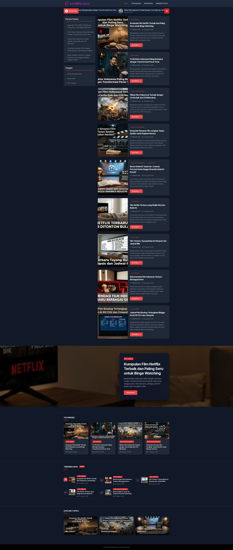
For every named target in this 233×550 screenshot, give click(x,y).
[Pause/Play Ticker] (166, 10)
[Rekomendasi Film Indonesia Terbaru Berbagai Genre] (116, 480)
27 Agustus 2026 (153, 452)
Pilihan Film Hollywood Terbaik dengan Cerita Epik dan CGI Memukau (102, 10)
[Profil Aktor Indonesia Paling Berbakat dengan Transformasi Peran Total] (103, 430)
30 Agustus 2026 (99, 452)
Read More (135, 45)
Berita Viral (71, 78)
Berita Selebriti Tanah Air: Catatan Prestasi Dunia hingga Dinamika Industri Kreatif (79, 57)
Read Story (131, 393)
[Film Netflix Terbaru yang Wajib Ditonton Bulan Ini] (80, 492)
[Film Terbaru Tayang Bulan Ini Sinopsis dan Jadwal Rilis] (152, 480)
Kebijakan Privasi (162, 3)
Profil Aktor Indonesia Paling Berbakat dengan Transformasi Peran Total (81, 33)
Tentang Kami (136, 3)
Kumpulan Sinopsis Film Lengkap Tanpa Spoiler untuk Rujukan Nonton (157, 10)
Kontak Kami (148, 3)
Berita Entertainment (74, 74)
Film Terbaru (72, 83)
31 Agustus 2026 (72, 452)
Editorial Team (136, 29)
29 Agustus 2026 (126, 452)
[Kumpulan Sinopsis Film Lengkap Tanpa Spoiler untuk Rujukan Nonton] (157, 430)
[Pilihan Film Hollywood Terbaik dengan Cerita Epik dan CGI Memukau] (130, 430)
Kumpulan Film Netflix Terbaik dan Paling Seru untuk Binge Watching (79, 26)
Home (126, 3)
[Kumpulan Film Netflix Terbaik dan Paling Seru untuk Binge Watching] (76, 430)
